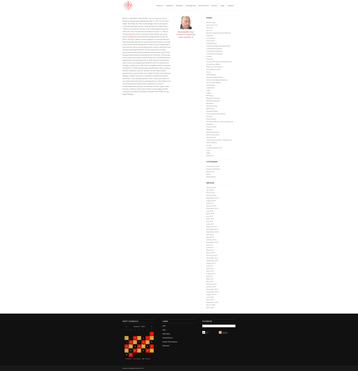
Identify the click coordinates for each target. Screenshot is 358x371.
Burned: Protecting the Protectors (218, 33)
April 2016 (210, 219)
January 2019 (211, 206)
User (208, 150)
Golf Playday (211, 75)
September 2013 (212, 242)
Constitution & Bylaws (214, 51)
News (208, 174)
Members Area (211, 106)
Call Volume (210, 38)
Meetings (209, 95)
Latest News (210, 85)
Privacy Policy (211, 127)
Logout (209, 93)
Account (209, 30)
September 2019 (212, 198)
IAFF (164, 326)
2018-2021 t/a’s (212, 25)
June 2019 (210, 203)
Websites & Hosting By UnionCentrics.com (133, 368)
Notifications (211, 177)
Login (208, 90)
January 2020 (211, 195)
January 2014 (211, 240)
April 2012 (210, 271)
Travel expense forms (214, 148)
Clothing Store (211, 43)
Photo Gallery (211, 119)
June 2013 (210, 247)
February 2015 (211, 227)
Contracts (209, 59)
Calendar (209, 35)
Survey (208, 145)
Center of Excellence (169, 342)
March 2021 (210, 193)
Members (209, 103)
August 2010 (211, 294)
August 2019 (211, 201)
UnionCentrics (167, 338)
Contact (209, 56)
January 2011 (211, 287)
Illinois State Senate (213, 82)
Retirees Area (211, 137)
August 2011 (211, 274)
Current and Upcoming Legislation (219, 61)
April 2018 (210, 214)
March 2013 (210, 253)
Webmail (165, 346)
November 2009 (212, 302)
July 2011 (209, 276)
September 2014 (212, 232)
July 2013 (209, 245)
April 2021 (210, 190)
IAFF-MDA (166, 334)
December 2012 (212, 258)
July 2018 (209, 211)
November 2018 (212, 208)
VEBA (208, 153)
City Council (210, 41)
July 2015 (209, 221)
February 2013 (211, 255)
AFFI (164, 330)
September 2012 (212, 261)
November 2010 (212, 289)
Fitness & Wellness (213, 169)
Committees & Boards (214, 48)
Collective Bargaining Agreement (218, 46)
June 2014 (210, 234)
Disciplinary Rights (213, 64)
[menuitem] (159, 5)
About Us (209, 28)
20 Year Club (211, 22)
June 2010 (210, 297)
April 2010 (210, 300)
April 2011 (210, 281)
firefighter (131, 37)
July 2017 (209, 216)
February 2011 (211, 284)
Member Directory (213, 98)
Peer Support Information (215, 114)
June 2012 (210, 268)
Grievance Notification (214, 77)
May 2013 (210, 250)
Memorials (210, 108)
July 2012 (209, 266)
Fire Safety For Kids (213, 69)
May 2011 (210, 279)
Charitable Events (212, 166)
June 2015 (210, 224)
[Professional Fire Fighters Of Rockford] (128, 5)
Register (209, 129)
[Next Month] (152, 326)
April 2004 (210, 308)
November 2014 (212, 229)
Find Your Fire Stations (214, 67)
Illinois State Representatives (216, 80)
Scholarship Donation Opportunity (219, 140)
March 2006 (210, 305)
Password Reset (212, 111)
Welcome (209, 155)
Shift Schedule (211, 142)
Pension (209, 116)
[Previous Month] (127, 326)
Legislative (210, 88)
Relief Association (212, 132)
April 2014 (210, 237)
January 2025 (211, 187)
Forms (208, 72)
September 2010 (212, 292)
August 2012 (211, 263)
